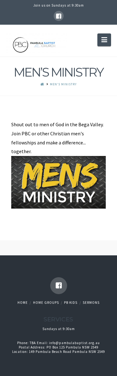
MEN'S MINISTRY (63, 84)
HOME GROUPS (46, 302)
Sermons (91, 302)
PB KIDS (70, 302)
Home (22, 302)
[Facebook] (59, 16)
